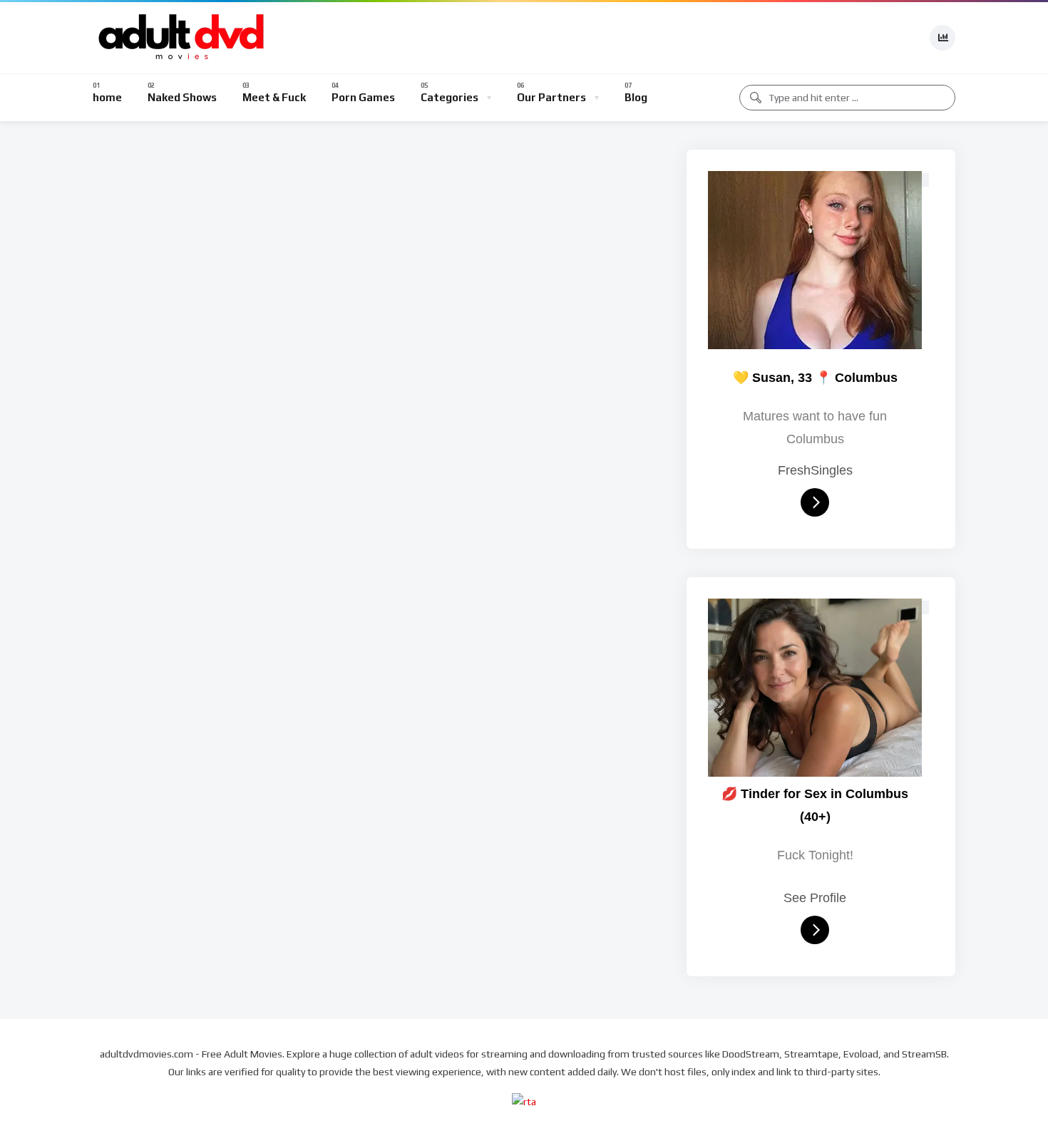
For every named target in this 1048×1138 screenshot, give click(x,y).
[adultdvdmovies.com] (182, 37)
